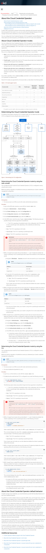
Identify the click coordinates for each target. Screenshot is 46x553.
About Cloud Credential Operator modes (13, 21)
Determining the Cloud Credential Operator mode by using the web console (22, 24)
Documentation (5, 13)
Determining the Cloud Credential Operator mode (15, 22)
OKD (12, 13)
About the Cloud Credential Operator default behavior (16, 27)
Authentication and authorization (26, 13)
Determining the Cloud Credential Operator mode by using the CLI (20, 25)
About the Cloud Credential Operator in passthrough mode (17, 540)
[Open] (2, 9)
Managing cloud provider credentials (10, 15)
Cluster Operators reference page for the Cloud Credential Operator (19, 535)
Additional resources (8, 28)
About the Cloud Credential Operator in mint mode (15, 538)
